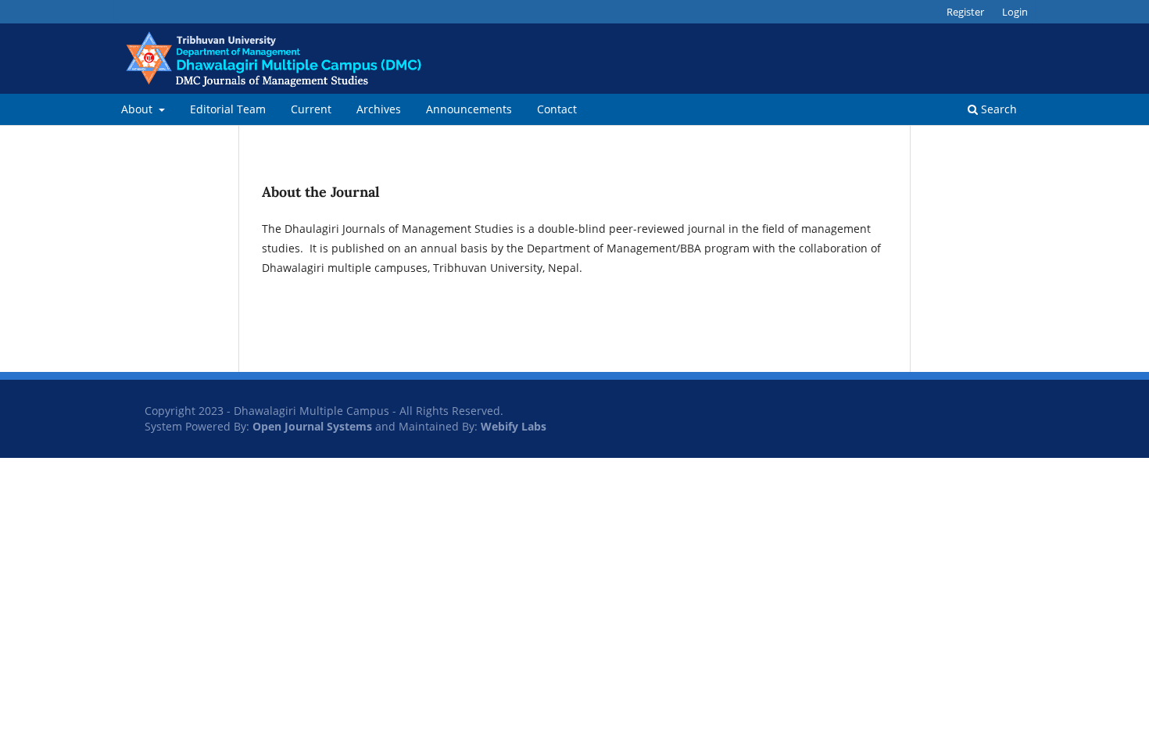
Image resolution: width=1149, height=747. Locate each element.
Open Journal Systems (312, 426)
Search (997, 109)
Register (965, 12)
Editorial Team (228, 109)
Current (311, 109)
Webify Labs (513, 426)
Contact (557, 109)
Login (1015, 12)
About (138, 109)
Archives (378, 109)
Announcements (469, 109)
